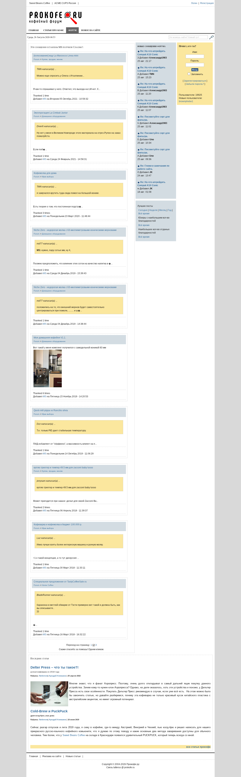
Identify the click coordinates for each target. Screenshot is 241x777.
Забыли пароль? (195, 84)
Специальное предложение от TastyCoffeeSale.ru (60, 581)
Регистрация (207, 3)
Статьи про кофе (53, 30)
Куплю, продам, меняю (52, 59)
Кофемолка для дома (45, 173)
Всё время (143, 213)
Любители (43, 676)
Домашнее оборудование (54, 116)
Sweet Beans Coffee (39, 3)
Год (170, 210)
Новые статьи (73, 756)
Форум (72, 30)
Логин (194, 3)
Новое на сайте (90, 30)
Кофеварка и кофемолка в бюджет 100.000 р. (58, 524)
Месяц (162, 210)
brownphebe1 (186, 101)
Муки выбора (48, 177)
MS (44, 99)
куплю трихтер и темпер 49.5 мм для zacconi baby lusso (63, 467)
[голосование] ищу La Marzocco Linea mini (56, 55)
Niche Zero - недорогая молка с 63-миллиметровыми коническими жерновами (75, 230)
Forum (36, 59)
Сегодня (142, 210)
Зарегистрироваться (195, 81)
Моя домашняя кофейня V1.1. (50, 337)
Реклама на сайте (51, 756)
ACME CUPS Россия (65, 3)
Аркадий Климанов (57, 676)
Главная (34, 30)
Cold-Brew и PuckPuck (49, 711)
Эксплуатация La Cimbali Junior (51, 112)
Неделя (153, 210)
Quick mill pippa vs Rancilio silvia (51, 410)
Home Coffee (47, 585)
